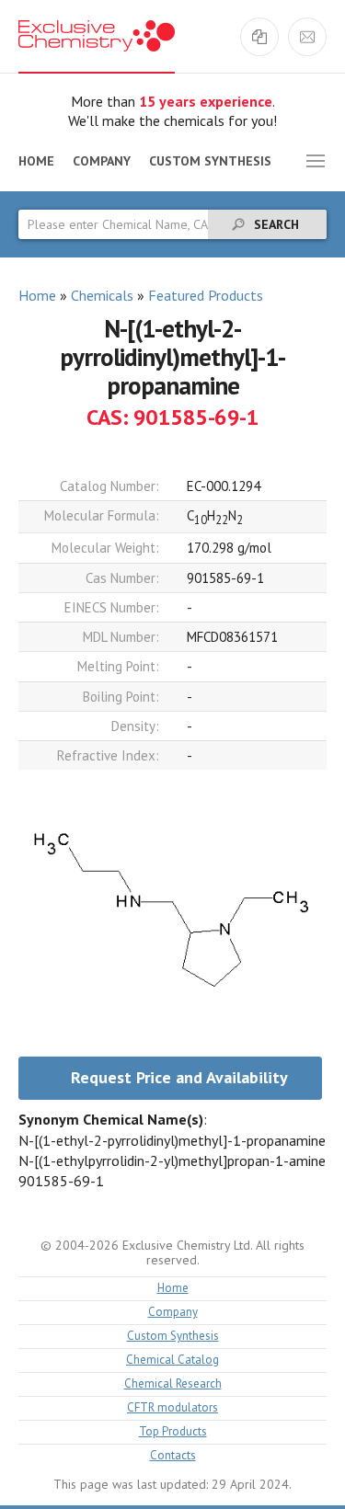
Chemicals (102, 295)
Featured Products (205, 295)
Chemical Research (173, 1384)
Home (36, 161)
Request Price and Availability (179, 1077)
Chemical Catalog (172, 1360)
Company (102, 161)
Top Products (173, 1432)
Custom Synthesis (210, 161)
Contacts (173, 1456)
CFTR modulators (172, 1408)
